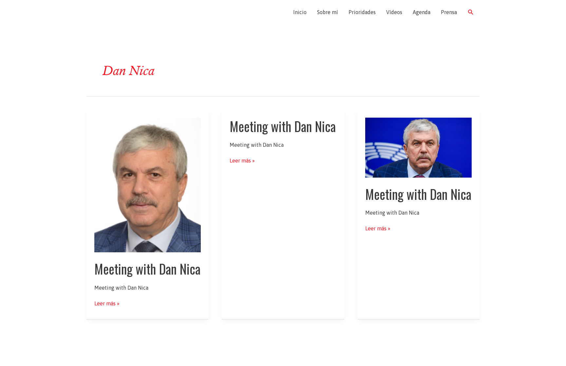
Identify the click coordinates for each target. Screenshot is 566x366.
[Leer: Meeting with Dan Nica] (147, 184)
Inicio (300, 12)
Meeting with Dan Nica (147, 269)
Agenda (421, 12)
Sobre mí (327, 12)
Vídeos (394, 12)
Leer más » (107, 303)
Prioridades (362, 12)
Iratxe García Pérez (124, 12)
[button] (470, 12)
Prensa (449, 12)
